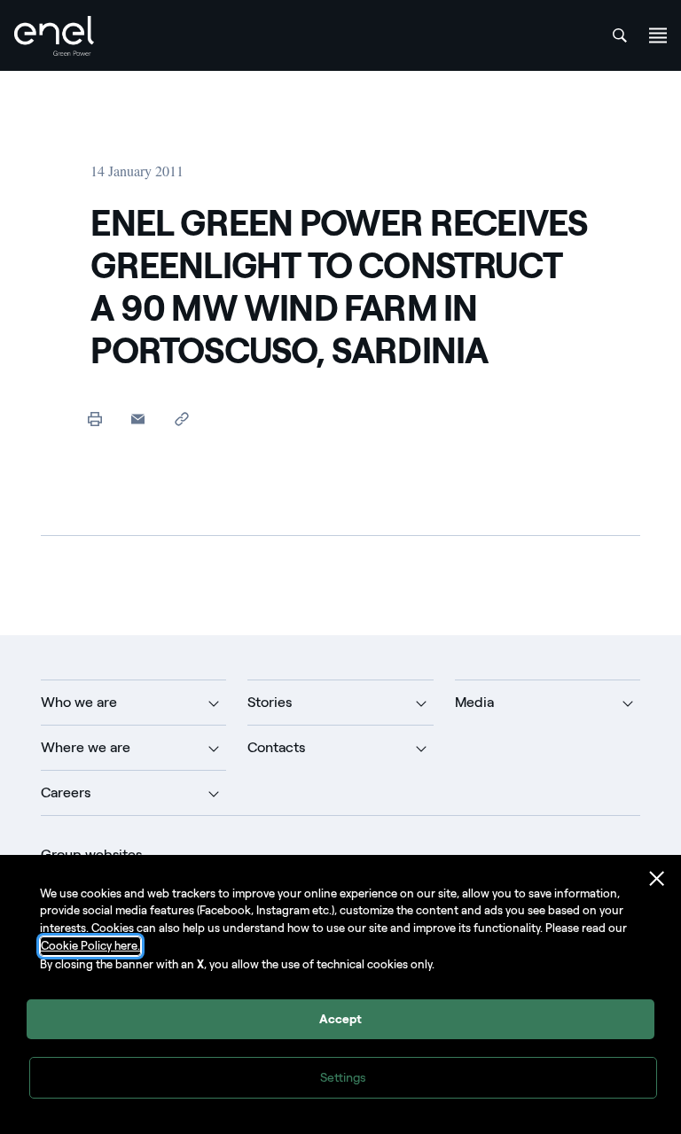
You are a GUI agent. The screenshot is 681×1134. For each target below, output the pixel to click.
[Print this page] (94, 419)
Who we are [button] (79, 702)
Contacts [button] (276, 747)
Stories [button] (269, 702)
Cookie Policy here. (90, 945)
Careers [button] (65, 792)
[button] (138, 419)
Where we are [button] (85, 747)
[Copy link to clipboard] (181, 419)
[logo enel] (54, 36)
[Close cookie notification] (657, 878)
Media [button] (474, 702)
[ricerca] (620, 35)
